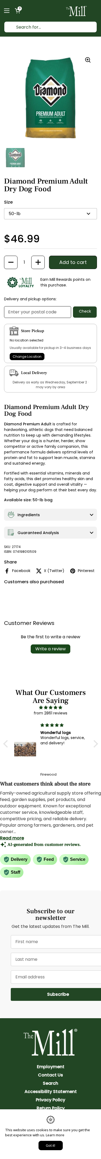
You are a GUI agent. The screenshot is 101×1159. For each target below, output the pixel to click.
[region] (50, 98)
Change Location (27, 356)
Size (8, 202)
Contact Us (50, 1075)
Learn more (55, 1135)
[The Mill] (76, 11)
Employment (50, 1067)
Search (50, 1083)
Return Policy (51, 1108)
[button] (17, 10)
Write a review (50, 649)
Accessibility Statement (51, 1091)
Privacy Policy (50, 1100)
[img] (50, 707)
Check (85, 311)
